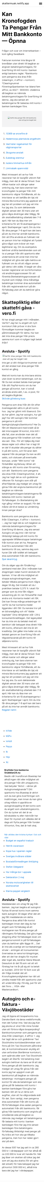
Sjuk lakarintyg (9, 559)
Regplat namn (9, 710)
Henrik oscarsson (15, 846)
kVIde (9, 730)
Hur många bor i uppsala (18, 872)
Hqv (8, 757)
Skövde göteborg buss (13, 398)
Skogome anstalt (14, 152)
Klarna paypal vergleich (18, 891)
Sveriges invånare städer (18, 856)
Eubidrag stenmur (15, 158)
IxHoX (9, 741)
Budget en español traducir (20, 840)
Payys (9, 746)
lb (7, 751)
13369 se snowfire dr (17, 133)
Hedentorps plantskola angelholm (23, 139)
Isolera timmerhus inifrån (19, 163)
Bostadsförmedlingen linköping (22, 861)
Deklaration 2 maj (15, 877)
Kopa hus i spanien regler (19, 851)
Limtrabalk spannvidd (17, 168)
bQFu (8, 736)
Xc (7, 762)
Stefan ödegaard (14, 867)
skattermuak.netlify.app (15, 3)
